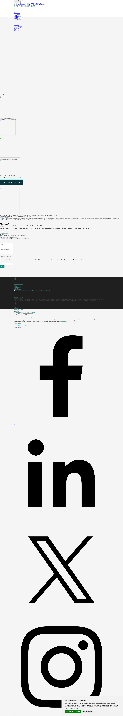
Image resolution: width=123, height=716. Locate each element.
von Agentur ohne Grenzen (30, 312)
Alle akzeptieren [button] (69, 711)
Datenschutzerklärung (18, 284)
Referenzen (16, 310)
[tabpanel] (61, 5)
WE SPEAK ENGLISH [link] (18, 0)
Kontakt (15, 278)
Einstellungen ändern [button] (87, 711)
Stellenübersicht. (64, 321)
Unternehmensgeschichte (19, 312)
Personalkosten (17, 13)
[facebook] (15, 325)
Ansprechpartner (17, 281)
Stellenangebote (17, 16)
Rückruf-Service (17, 280)
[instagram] (25, 325)
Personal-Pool (16, 15)
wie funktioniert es (17, 14)
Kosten (15, 10)
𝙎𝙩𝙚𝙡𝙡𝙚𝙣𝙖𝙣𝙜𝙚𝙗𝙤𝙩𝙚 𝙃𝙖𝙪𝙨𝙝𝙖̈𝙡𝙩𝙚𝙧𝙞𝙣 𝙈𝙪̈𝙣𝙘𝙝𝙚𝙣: (24, 317)
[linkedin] (18, 325)
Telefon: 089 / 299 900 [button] (19, 297)
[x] (22, 325)
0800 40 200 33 (17, 2)
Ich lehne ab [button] (77, 711)
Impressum (16, 283)
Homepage (16, 9)
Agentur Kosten (17, 12)
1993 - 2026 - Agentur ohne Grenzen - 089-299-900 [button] (25, 5)
